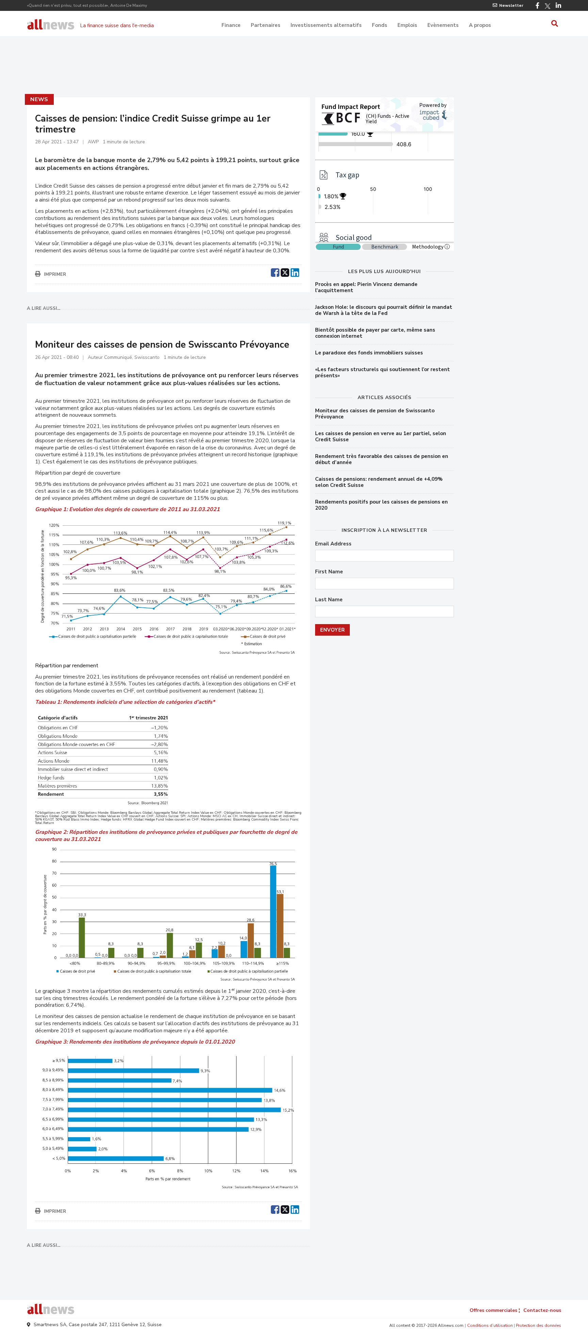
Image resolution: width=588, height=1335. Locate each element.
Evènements (443, 25)
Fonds (379, 25)
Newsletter (511, 5)
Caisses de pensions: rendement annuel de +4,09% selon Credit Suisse (379, 482)
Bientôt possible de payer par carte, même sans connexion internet (375, 333)
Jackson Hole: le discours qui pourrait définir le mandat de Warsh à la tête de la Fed (383, 310)
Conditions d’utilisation (490, 1325)
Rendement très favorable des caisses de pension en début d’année (381, 459)
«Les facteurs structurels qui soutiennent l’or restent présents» (382, 372)
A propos (480, 25)
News (39, 99)
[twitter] (285, 271)
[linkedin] (295, 271)
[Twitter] (547, 6)
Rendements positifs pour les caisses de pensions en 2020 (381, 505)
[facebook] (275, 271)
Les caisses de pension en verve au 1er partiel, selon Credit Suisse (380, 436)
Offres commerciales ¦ (495, 1310)
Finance (231, 25)
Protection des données (538, 1325)
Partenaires (265, 25)
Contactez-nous (542, 1310)
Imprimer (55, 274)
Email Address (333, 544)
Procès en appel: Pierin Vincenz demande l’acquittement (366, 287)
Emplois (407, 25)
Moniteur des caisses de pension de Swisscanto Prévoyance (375, 414)
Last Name (329, 600)
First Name (329, 572)
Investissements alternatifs (326, 25)
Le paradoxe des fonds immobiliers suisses (369, 353)
